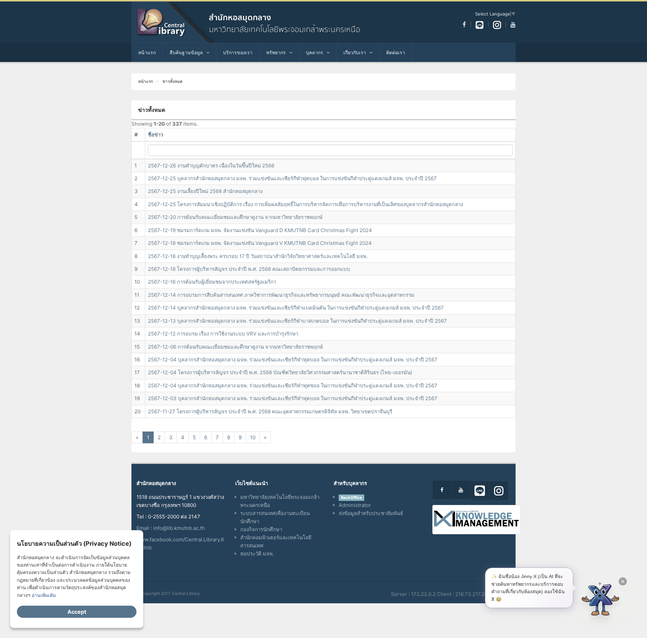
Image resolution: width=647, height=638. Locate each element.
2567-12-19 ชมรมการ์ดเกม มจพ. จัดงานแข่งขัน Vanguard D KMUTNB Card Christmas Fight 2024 (260, 230)
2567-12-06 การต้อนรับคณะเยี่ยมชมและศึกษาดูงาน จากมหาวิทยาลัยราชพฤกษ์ (235, 347)
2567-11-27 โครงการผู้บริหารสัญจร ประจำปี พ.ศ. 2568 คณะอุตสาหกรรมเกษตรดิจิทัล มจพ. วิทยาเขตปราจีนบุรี (270, 411)
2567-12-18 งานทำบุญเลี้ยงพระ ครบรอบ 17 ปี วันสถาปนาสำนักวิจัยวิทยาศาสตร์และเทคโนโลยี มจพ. (258, 256)
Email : (144, 528)
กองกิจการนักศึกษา (261, 529)
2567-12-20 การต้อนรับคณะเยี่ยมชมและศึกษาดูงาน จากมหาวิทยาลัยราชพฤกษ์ (235, 217)
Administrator (355, 505)
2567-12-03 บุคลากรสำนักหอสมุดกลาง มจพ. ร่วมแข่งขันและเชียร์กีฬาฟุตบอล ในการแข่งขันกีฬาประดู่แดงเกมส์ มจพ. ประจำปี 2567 (292, 398)
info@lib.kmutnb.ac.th (179, 528)
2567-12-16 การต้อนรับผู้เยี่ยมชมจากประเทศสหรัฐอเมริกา (212, 282)
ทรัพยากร (276, 52)
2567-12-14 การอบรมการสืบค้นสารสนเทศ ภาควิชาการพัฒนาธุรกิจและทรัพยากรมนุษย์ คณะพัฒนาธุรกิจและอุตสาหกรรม (281, 295)
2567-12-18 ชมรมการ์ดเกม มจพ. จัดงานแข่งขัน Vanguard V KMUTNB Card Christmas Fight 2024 (260, 243)
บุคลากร (314, 52)
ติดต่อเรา (395, 52)
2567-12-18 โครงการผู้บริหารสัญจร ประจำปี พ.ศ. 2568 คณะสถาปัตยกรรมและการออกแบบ (249, 269)
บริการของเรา (237, 52)
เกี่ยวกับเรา (354, 52)
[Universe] (257, 22)
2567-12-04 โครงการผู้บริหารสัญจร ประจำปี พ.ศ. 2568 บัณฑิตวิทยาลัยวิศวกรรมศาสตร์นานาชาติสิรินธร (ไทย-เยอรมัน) (280, 372)
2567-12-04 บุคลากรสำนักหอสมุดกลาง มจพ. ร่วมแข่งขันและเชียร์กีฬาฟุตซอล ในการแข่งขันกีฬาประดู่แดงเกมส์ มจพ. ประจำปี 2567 (292, 385)
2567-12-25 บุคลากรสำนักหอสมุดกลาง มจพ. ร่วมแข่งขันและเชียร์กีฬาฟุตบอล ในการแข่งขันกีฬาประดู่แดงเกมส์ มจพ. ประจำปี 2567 (292, 178)
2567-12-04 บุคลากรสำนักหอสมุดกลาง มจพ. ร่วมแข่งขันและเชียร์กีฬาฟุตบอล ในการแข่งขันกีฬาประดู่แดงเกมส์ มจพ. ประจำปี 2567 (292, 359)
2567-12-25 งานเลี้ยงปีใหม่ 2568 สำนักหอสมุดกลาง (205, 191)
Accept (76, 611)
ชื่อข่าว (155, 134)
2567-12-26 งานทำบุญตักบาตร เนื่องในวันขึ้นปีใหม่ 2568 (211, 165)
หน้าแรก (147, 52)
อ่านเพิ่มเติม (44, 595)
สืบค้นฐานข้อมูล (186, 52)
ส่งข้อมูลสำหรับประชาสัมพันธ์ (371, 513)
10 (252, 437)
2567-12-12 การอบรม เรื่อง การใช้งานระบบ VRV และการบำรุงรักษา (223, 333)
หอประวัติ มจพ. (257, 553)
